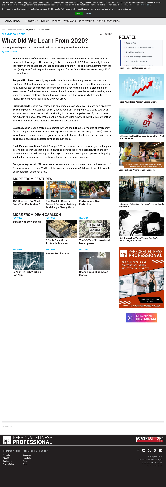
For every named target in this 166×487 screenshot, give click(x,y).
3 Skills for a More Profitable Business (57, 242)
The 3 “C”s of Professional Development (94, 242)
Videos (56, 21)
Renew (25, 461)
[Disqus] (62, 316)
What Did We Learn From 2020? (45, 40)
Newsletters (27, 458)
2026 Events (86, 21)
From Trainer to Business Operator (135, 68)
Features (43, 179)
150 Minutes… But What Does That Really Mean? (26, 203)
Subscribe (27, 455)
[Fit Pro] (27, 440)
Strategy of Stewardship (27, 221)
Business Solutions (13, 34)
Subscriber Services (35, 450)
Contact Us (7, 461)
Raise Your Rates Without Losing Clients (138, 102)
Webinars (69, 21)
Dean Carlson (11, 51)
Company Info (11, 450)
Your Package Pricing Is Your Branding (137, 170)
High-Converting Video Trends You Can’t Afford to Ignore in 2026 (138, 239)
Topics (45, 21)
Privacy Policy (145, 5)
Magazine (31, 21)
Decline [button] (88, 13)
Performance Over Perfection (90, 203)
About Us (6, 458)
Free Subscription (108, 21)
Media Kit (6, 455)
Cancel (25, 464)
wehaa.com (158, 466)
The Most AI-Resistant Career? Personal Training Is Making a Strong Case (61, 204)
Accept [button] (79, 13)
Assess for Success (57, 253)
